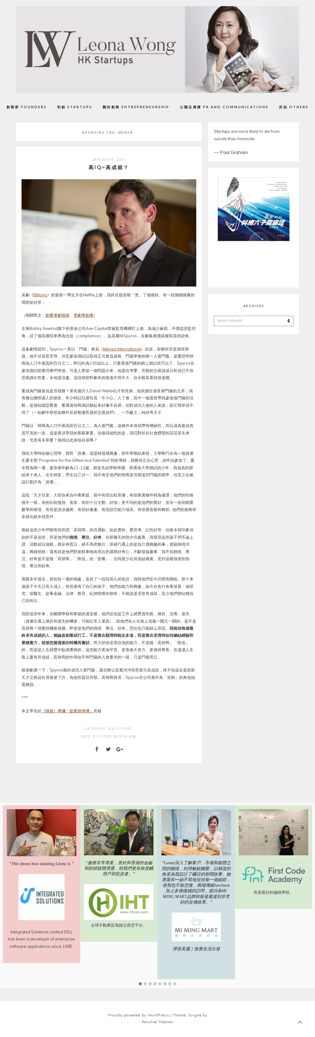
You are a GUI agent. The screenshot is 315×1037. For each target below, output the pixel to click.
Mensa (120, 736)
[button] (140, 984)
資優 (132, 736)
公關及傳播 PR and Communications (224, 107)
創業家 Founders (26, 107)
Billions (40, 294)
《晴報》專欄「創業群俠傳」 (68, 710)
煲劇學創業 (84, 315)
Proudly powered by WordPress (138, 1015)
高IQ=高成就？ (109, 167)
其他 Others (294, 107)
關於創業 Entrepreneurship (136, 107)
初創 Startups (74, 107)
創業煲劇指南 (58, 315)
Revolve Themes (157, 1021)
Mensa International (122, 348)
